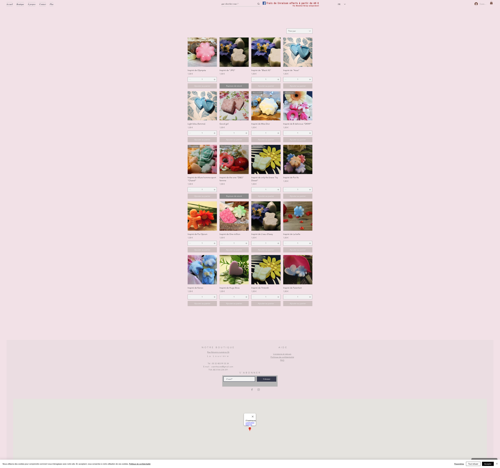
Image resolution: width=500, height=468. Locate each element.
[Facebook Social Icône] (264, 3)
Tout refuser (473, 464)
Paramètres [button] (459, 464)
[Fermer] (496, 464)
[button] (491, 2)
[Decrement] (189, 79)
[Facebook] (252, 389)
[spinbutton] (202, 79)
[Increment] (214, 79)
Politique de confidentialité (282, 357)
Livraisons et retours (282, 354)
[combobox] (299, 31)
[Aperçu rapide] (202, 52)
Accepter (488, 464)
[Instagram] (258, 389)
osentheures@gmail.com (222, 366)
